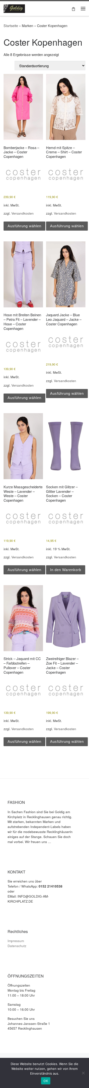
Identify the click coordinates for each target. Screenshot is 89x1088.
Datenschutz (17, 946)
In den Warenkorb (65, 570)
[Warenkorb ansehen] (73, 8)
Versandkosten (22, 213)
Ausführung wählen (24, 226)
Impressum (16, 940)
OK (45, 1081)
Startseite (11, 25)
